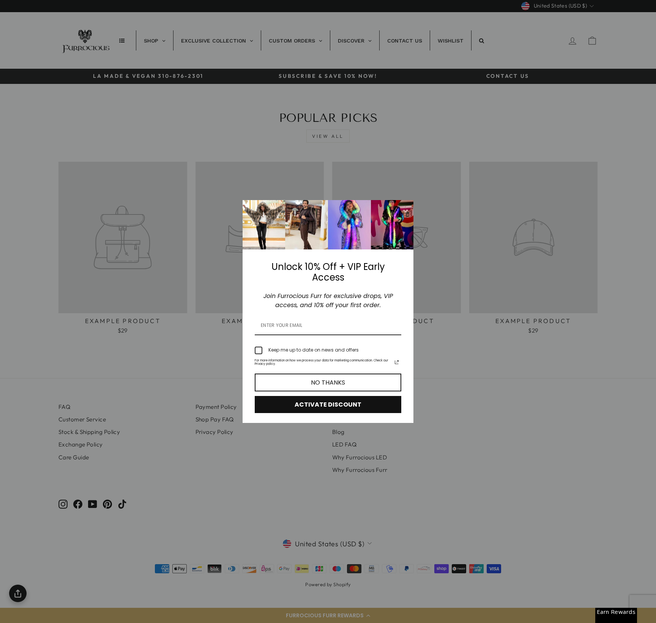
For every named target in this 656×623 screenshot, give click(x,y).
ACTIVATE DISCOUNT (328, 404)
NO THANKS (328, 382)
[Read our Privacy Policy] (396, 362)
